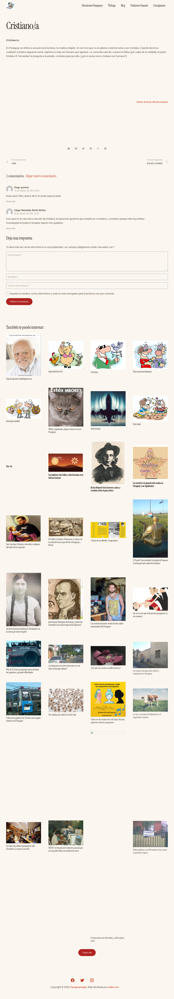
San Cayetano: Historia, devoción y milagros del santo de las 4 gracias (23, 546)
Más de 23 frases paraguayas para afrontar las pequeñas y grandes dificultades (22, 671)
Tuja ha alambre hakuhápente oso (19, 378)
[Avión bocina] (108, 393)
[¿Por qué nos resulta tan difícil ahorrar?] (108, 647)
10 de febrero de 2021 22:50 (26, 191)
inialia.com (113, 987)
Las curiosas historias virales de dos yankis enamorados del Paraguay (107, 625)
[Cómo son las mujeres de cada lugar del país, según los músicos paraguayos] (108, 683)
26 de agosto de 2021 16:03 (26, 213)
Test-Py (9, 466)
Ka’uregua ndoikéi (13, 421)
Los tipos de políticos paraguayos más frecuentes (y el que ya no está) (20, 847)
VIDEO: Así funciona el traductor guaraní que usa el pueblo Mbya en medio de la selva (65, 849)
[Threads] (101, 980)
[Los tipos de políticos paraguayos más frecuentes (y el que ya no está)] (23, 824)
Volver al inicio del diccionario (152, 102)
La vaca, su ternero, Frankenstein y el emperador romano (147, 714)
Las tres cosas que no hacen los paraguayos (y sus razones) (150, 615)
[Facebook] (72, 980)
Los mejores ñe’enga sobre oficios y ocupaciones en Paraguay (146, 671)
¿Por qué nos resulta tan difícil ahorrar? (106, 667)
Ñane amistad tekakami (142, 371)
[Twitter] (82, 980)
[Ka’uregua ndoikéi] (23, 400)
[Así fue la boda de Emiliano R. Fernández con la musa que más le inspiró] (23, 574)
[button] (130, 56)
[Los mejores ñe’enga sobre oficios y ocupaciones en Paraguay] (150, 642)
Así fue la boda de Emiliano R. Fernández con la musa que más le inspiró (23, 630)
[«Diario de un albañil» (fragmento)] (108, 524)
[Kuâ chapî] (150, 397)
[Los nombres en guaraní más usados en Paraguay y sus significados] (150, 447)
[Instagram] (92, 980)
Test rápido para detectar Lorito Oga (62, 714)
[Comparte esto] (76, 148)
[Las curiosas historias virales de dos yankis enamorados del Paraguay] (108, 579)
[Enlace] (10, 5)
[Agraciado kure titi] (65, 343)
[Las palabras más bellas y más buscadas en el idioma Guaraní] (65, 455)
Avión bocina (95, 428)
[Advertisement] (87, 81)
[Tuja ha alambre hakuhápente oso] (23, 335)
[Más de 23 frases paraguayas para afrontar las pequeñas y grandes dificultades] (23, 642)
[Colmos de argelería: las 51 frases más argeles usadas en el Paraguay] (23, 684)
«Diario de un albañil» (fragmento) (104, 540)
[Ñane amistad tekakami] (150, 342)
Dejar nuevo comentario (41, 176)
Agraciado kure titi (55, 371)
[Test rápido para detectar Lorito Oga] (65, 690)
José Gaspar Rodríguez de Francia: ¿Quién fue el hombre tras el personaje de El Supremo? (65, 623)
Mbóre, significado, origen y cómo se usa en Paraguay (64, 430)
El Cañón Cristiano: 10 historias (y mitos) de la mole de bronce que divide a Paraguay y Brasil (65, 542)
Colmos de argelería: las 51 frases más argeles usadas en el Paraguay (23, 719)
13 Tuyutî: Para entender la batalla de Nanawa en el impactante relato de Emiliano (150, 562)
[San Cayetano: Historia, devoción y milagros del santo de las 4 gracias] (23, 517)
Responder (11, 201)
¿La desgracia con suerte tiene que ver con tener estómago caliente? (64, 667)
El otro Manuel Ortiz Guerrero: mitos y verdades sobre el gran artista (105, 489)
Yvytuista (94, 372)
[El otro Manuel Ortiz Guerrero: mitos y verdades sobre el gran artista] (108, 442)
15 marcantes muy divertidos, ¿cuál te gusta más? (107, 939)
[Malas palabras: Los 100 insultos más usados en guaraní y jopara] (150, 821)
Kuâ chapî (137, 424)
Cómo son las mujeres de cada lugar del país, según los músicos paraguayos (108, 720)
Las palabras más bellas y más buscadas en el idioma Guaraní (65, 476)
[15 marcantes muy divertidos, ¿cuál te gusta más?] (108, 732)
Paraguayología (78, 987)
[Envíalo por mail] (68, 148)
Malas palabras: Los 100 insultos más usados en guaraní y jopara (150, 850)
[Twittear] (83, 148)
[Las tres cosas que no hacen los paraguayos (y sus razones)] (150, 589)
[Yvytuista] (108, 342)
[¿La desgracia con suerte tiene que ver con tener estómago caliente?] (65, 646)
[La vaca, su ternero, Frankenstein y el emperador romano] (150, 689)
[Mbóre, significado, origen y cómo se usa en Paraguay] (65, 389)
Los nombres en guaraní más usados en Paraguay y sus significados (148, 484)
